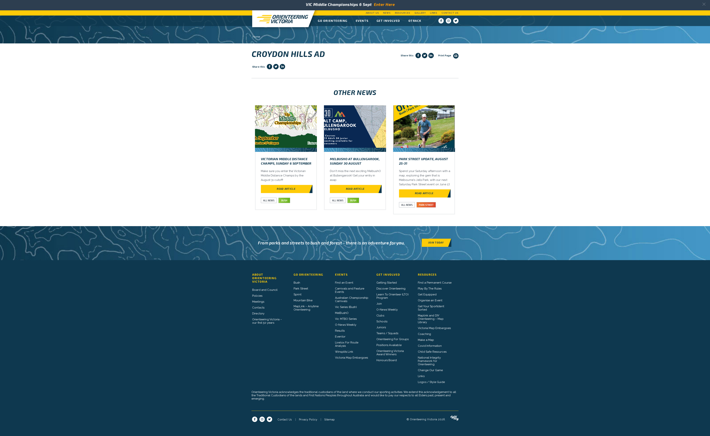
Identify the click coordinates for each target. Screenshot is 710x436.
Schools (381, 321)
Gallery (420, 13)
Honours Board (386, 360)
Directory (258, 313)
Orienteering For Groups (392, 339)
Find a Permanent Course (435, 282)
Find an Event (344, 282)
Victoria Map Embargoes (351, 357)
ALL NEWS (268, 200)
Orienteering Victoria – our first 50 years (267, 321)
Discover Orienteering (390, 288)
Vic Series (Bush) (346, 307)
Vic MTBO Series (346, 319)
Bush (297, 282)
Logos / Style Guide (431, 382)
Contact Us (450, 13)
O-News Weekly (345, 324)
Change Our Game (430, 370)
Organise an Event (430, 300)
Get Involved (388, 20)
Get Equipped (427, 294)
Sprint (297, 294)
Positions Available (389, 345)
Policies (257, 295)
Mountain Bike (303, 300)
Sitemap (329, 419)
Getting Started (386, 282)
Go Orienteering (332, 20)
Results (340, 330)
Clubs (380, 315)
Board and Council (265, 290)
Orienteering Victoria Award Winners (390, 352)
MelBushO (342, 313)
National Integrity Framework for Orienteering (429, 361)
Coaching (424, 334)
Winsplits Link (344, 351)
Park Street (301, 288)
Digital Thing (454, 418)
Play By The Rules (430, 288)
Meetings (258, 301)
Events (362, 20)
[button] (704, 4)
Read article (286, 188)
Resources (402, 13)
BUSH (284, 200)
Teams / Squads (387, 333)
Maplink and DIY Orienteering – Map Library (431, 319)
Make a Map (426, 340)
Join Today (436, 242)
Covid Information (430, 346)
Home (256, 36)
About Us (372, 13)
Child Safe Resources (432, 351)
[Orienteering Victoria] (280, 18)
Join (379, 303)
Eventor (340, 336)
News (387, 13)
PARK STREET (426, 204)
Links (433, 13)
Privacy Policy (308, 419)
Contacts (258, 307)
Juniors (381, 327)
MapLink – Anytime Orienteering (306, 308)
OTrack (414, 20)
